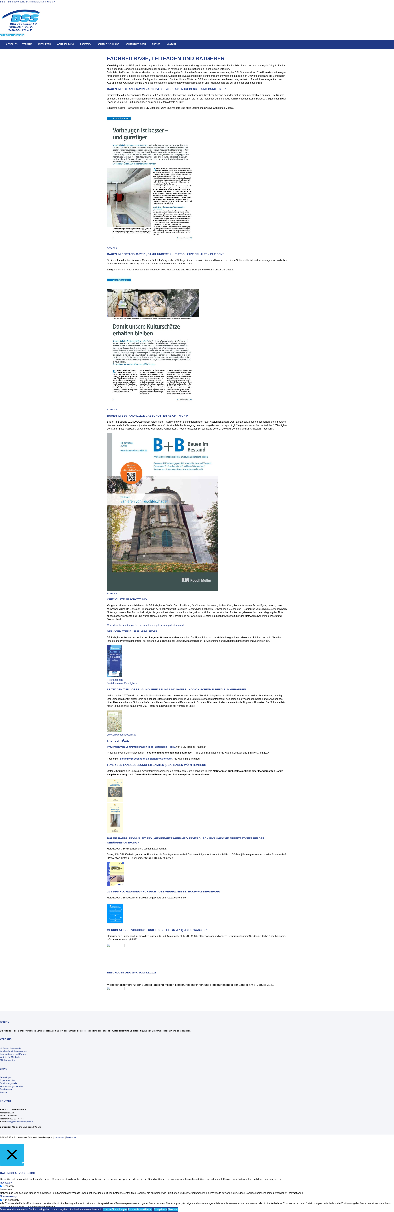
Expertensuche (7, 1080)
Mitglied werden (7, 1060)
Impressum (59, 1137)
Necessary (8, 1186)
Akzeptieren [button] (160, 1209)
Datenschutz (71, 1137)
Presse (3, 1092)
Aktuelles (12, 44)
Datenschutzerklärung (140, 1209)
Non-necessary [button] (8, 1196)
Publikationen (6, 1089)
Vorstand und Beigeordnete (13, 1051)
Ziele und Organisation (11, 1048)
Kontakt (171, 44)
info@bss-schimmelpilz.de (20, 1121)
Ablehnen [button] (173, 1209)
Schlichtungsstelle (8, 1083)
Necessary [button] (6, 1182)
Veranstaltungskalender (11, 1086)
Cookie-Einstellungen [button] (115, 1209)
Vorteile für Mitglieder (10, 1057)
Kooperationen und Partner (13, 1054)
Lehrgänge (5, 1077)
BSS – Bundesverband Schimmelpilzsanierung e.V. (28, 1)
